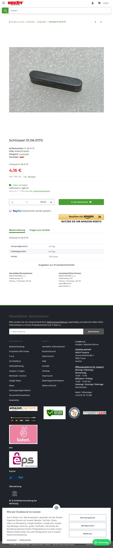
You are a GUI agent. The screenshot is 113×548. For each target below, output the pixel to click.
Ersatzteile (24, 154)
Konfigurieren (87, 525)
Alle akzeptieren (87, 517)
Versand (31, 176)
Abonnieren (93, 331)
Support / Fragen (17, 371)
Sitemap (46, 371)
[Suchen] (5, 11)
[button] (92, 3)
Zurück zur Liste (17, 22)
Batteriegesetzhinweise (53, 380)
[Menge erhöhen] (51, 202)
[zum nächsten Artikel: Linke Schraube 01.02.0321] (101, 22)
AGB (44, 361)
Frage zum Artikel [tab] (39, 230)
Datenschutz (25, 540)
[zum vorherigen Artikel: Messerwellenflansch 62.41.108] (95, 22)
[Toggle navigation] (3, 1)
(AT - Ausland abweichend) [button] (40, 191)
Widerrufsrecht (49, 385)
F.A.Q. (11, 356)
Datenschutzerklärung (57, 322)
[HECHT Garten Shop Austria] (15, 3)
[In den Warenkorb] (11, 30)
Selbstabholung (16, 366)
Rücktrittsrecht (49, 351)
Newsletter (14, 400)
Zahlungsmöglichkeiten (20, 390)
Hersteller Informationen (53, 346)
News (11, 385)
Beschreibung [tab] (17, 230)
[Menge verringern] (12, 202)
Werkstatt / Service (17, 375)
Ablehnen (87, 533)
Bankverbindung (16, 346)
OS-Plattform (15, 361)
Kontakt (45, 366)
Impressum (12, 540)
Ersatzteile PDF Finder (19, 351)
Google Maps (15, 380)
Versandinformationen (19, 395)
